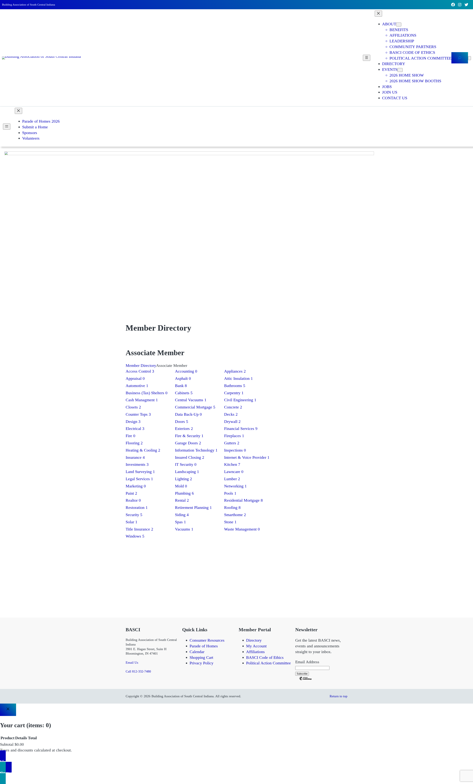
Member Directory (141, 365)
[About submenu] (398, 24)
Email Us (132, 662)
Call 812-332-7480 (138, 671)
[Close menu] (378, 14)
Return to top (338, 696)
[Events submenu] (400, 70)
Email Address (307, 662)
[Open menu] (366, 58)
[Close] (8, 710)
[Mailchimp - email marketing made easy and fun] (305, 679)
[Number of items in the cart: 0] (469, 58)
